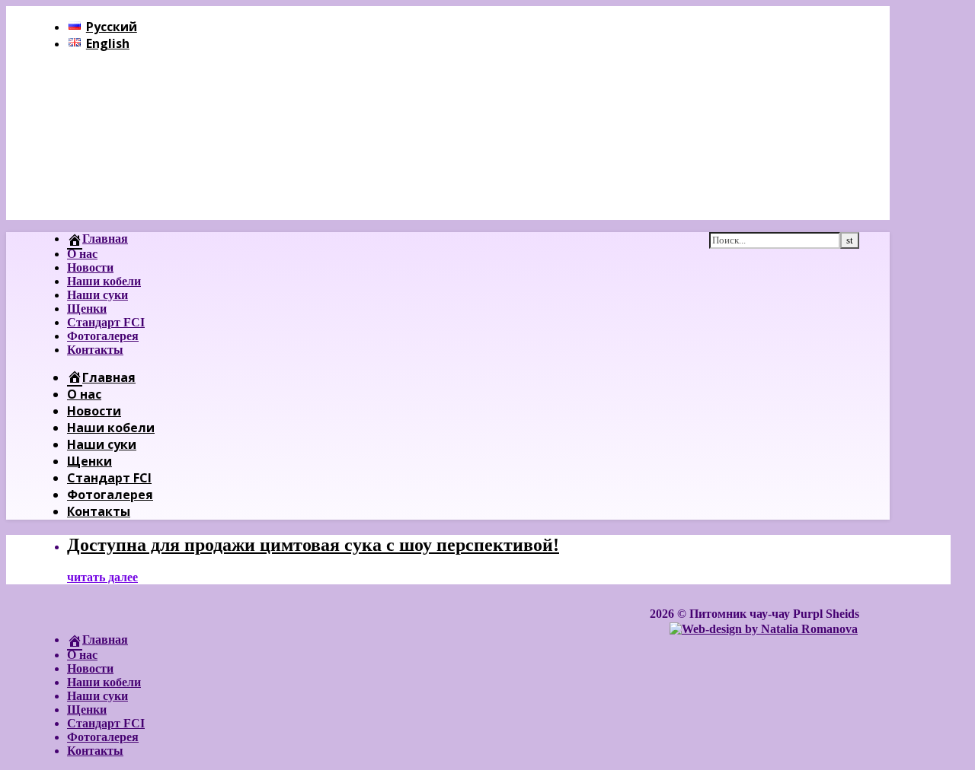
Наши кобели (104, 281)
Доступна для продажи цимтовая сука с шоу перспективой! (313, 545)
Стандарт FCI (106, 322)
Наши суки (97, 294)
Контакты (95, 349)
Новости (90, 267)
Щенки (87, 308)
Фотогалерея (103, 335)
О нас (82, 253)
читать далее (102, 577)
